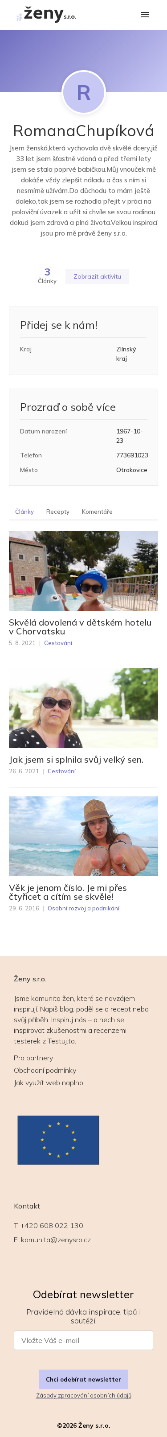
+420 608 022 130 (51, 1225)
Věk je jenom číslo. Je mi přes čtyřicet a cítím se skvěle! (68, 892)
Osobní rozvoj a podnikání (83, 908)
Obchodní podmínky (45, 1070)
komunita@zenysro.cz (56, 1239)
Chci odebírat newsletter (83, 1379)
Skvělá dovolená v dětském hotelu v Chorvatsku (80, 627)
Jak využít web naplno (48, 1082)
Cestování (58, 642)
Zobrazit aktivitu (97, 276)
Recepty (57, 511)
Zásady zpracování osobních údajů (83, 1395)
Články (24, 511)
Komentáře (97, 511)
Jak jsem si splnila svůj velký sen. (76, 759)
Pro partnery (33, 1057)
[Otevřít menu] (145, 15)
